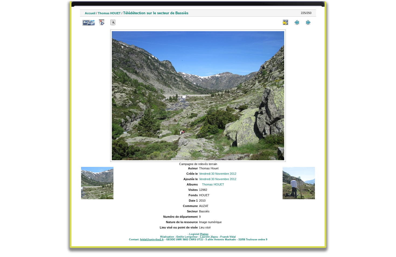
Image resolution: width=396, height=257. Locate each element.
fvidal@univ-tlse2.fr (152, 239)
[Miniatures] (285, 22)
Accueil (90, 13)
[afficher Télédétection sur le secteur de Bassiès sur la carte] (124, 22)
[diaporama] (101, 22)
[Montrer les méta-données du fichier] (113, 22)
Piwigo (204, 234)
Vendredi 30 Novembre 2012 (217, 173)
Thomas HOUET (109, 13)
